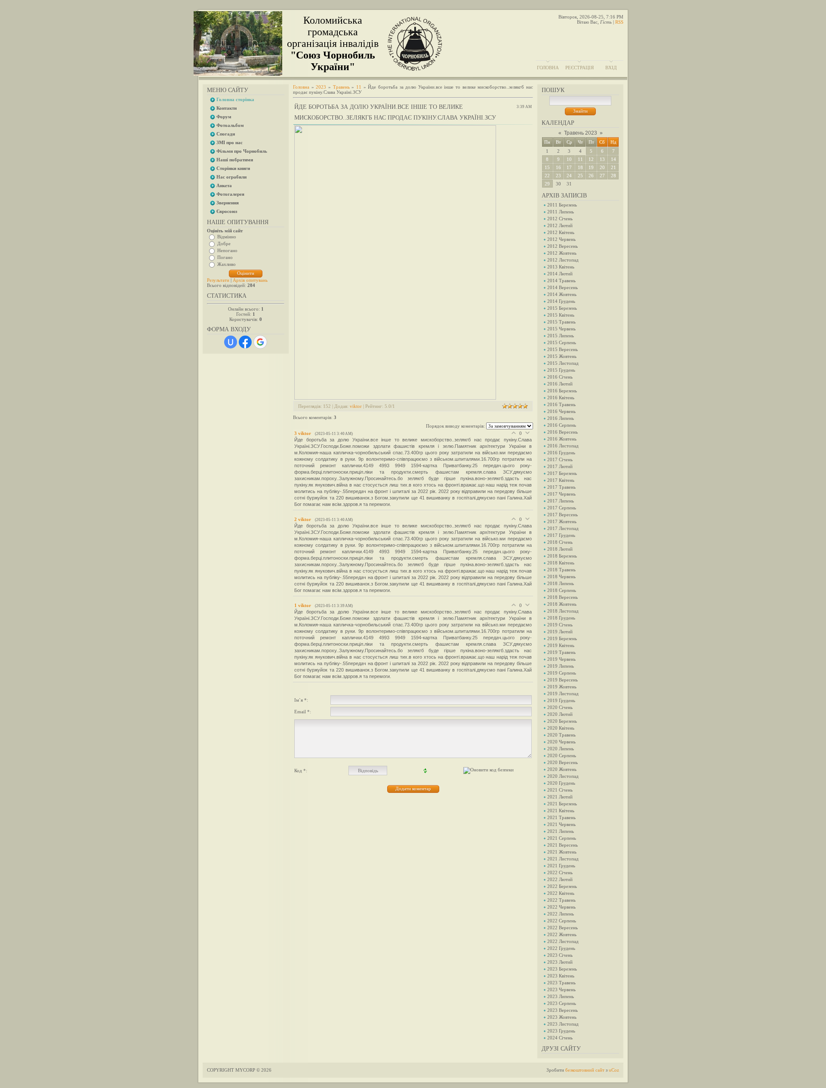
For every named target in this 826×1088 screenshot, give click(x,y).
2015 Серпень (561, 342)
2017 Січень (560, 459)
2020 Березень (562, 721)
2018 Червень (561, 576)
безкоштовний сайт (584, 1070)
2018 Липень (560, 583)
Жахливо (226, 264)
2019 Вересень (562, 679)
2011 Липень (560, 211)
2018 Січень (560, 542)
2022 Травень (561, 900)
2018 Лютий (560, 549)
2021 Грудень (561, 865)
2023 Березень (562, 968)
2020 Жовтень (561, 769)
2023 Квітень (560, 975)
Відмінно (226, 236)
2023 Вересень (562, 1010)
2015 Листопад (563, 363)
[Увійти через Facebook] (245, 342)
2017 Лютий (560, 466)
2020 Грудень (561, 783)
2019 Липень (560, 666)
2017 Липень (560, 500)
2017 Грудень (561, 535)
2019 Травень (561, 652)
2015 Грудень (561, 370)
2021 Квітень (560, 810)
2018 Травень (561, 569)
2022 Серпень (561, 920)
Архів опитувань (250, 280)
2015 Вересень (562, 349)
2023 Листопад (563, 1023)
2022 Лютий (560, 879)
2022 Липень (560, 913)
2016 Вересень (562, 432)
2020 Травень (561, 734)
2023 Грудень (561, 1030)
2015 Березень (562, 308)
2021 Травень (561, 817)
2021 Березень (562, 803)
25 (580, 175)
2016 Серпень (561, 425)
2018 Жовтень (561, 604)
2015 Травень (561, 321)
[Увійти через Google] (260, 342)
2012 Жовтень (561, 253)
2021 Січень (560, 789)
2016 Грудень (561, 452)
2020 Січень (560, 707)
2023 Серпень (561, 1003)
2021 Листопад (563, 858)
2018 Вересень (562, 597)
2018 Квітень (560, 562)
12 (591, 159)
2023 (321, 86)
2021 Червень (561, 824)
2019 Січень (560, 624)
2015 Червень (561, 328)
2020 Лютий (560, 714)
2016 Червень (561, 411)
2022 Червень (561, 906)
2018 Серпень (561, 590)
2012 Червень (561, 239)
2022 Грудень (561, 948)
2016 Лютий (560, 383)
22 (547, 175)
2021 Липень (560, 831)
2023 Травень (561, 982)
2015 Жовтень (561, 356)
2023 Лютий (560, 962)
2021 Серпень (561, 838)
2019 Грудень (561, 700)
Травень (341, 86)
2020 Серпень (561, 755)
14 (613, 159)
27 (602, 175)
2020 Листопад (563, 776)
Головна (548, 67)
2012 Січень (560, 218)
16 (558, 167)
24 (569, 175)
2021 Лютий (560, 796)
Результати (218, 280)
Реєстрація (579, 67)
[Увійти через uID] (230, 342)
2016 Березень (562, 390)
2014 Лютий (560, 273)
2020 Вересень (562, 762)
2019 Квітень (560, 645)
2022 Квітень (560, 893)
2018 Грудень (561, 617)
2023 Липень (560, 996)
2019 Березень (562, 638)
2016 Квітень (560, 397)
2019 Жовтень (561, 686)
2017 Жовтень (561, 521)
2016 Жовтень (561, 438)
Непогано (227, 250)
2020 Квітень (560, 727)
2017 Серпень (561, 507)
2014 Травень (561, 280)
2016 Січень (560, 376)
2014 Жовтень (561, 294)
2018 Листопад (563, 610)
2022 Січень (560, 872)
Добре (224, 243)
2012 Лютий (560, 225)
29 (547, 183)
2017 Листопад (563, 528)
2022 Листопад (563, 941)
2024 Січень (560, 1037)
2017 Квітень (560, 480)
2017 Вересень (562, 514)
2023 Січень (560, 955)
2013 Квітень (560, 266)
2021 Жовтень (561, 851)
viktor (356, 406)
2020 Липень (560, 748)
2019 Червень (561, 659)
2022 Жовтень (561, 934)
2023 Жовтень (561, 1017)
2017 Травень (561, 487)
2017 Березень (562, 473)
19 (591, 167)
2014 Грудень (561, 301)
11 (580, 159)
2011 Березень (562, 204)
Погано (225, 257)
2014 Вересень (562, 287)
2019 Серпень (561, 672)
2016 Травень (561, 404)
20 (602, 167)
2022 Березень (562, 886)
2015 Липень (560, 335)
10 (569, 159)
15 (547, 167)
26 (591, 175)
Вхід (611, 67)
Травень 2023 (580, 133)
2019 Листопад (563, 693)
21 (613, 167)
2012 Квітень (560, 232)
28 (613, 175)
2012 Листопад (563, 259)
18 (580, 167)
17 (569, 167)
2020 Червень (561, 741)
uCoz (614, 1070)
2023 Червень (561, 989)
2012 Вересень (562, 246)
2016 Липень (560, 418)
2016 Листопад (563, 445)
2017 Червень (561, 493)
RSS (619, 22)
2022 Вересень (562, 927)
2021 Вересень (562, 845)
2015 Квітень (560, 314)
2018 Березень (562, 555)
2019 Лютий (560, 631)
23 (558, 175)
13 (602, 159)
